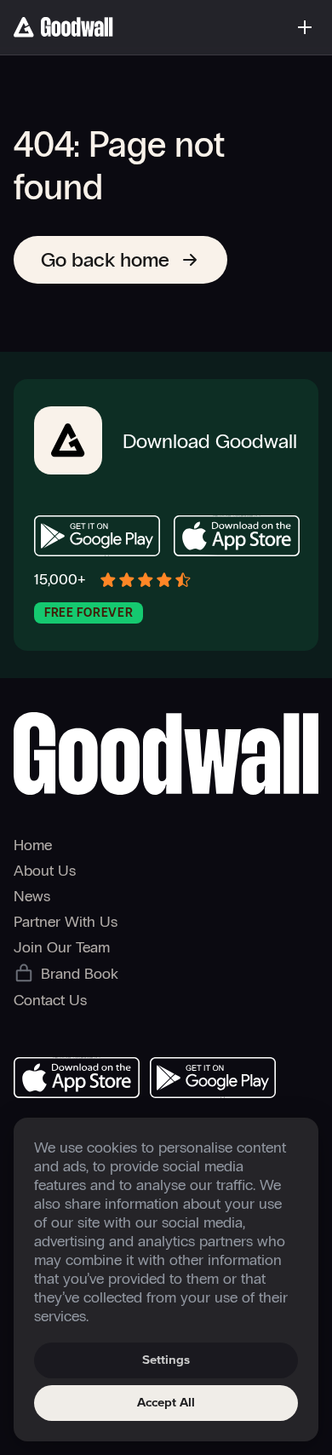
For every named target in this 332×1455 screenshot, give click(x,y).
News (32, 896)
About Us (45, 870)
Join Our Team (62, 947)
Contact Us (50, 1000)
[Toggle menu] (304, 27)
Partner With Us (65, 921)
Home (33, 845)
